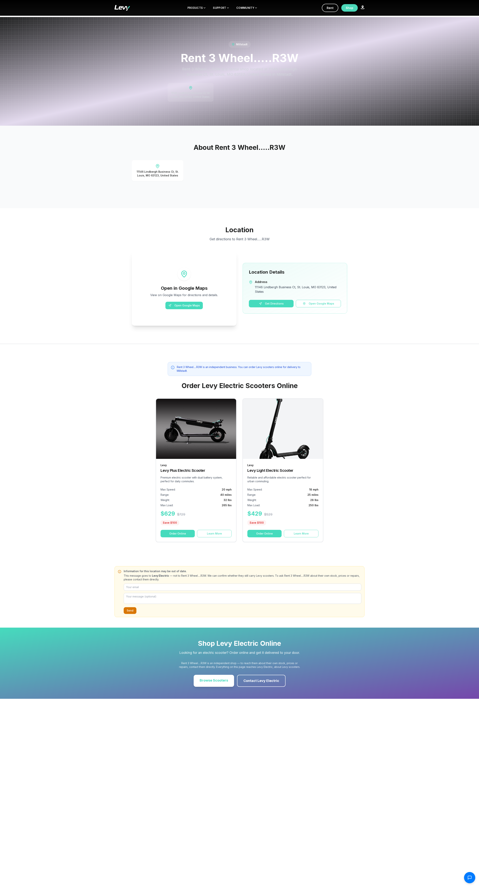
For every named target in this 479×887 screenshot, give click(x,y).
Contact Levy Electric (261, 681)
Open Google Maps (187, 305)
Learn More (214, 533)
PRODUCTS (195, 7)
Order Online (177, 533)
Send (130, 610)
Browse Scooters (214, 680)
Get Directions (274, 303)
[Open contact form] (469, 877)
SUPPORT (219, 7)
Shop (349, 8)
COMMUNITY (245, 7)
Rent (330, 8)
